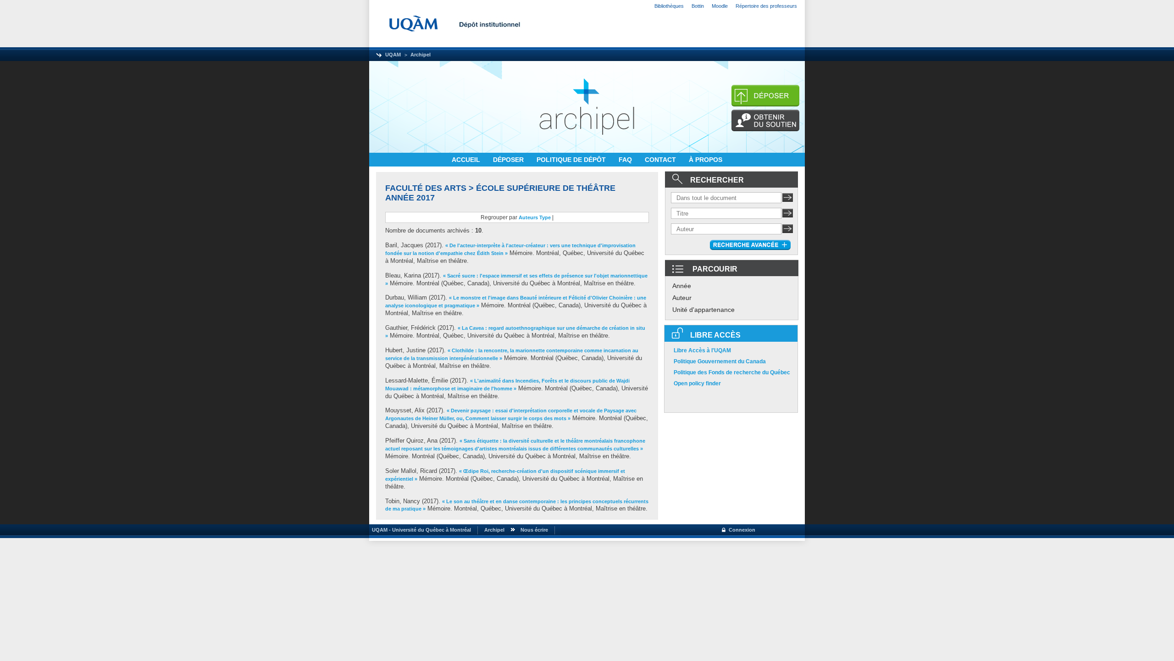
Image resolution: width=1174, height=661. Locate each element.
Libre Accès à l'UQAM (702, 350)
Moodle (720, 6)
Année (681, 285)
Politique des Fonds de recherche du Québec (732, 372)
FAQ (626, 159)
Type (545, 217)
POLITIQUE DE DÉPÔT (572, 159)
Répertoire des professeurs (766, 6)
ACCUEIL (467, 159)
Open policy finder (697, 383)
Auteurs (528, 217)
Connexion (742, 530)
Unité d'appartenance (703, 309)
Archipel (420, 54)
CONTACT (661, 159)
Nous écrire (534, 530)
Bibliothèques (669, 6)
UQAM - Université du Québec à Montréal (420, 530)
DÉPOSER (509, 159)
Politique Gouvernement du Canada (720, 361)
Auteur (682, 297)
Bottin (698, 6)
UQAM (393, 54)
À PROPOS (705, 159)
